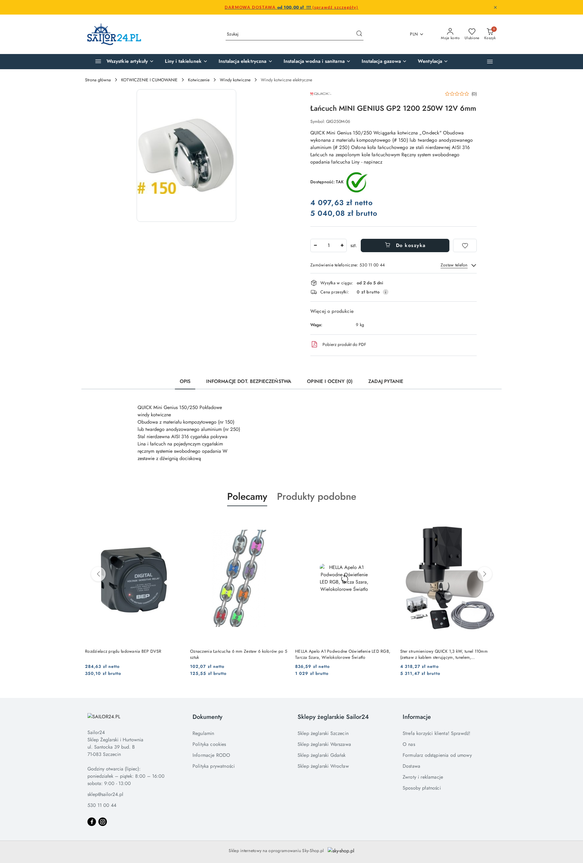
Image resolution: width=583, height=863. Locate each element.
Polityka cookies (209, 744)
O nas (409, 744)
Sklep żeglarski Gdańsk (322, 755)
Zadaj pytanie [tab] (385, 381)
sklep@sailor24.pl (105, 794)
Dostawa (411, 766)
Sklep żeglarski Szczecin (323, 733)
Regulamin (203, 733)
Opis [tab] (185, 381)
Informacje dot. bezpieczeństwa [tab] (248, 381)
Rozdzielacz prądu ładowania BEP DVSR (123, 651)
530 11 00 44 (101, 805)
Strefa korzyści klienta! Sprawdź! (436, 733)
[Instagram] (102, 821)
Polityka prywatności (214, 766)
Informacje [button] (417, 716)
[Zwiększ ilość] (341, 245)
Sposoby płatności (422, 787)
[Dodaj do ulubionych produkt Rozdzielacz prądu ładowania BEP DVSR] (175, 520)
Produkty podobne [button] (316, 496)
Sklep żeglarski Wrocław (323, 766)
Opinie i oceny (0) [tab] (330, 381)
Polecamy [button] (247, 496)
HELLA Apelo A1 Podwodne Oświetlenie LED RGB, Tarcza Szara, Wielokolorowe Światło (342, 654)
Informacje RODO (211, 755)
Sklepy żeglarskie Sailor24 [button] (333, 716)
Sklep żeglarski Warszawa (324, 744)
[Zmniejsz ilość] (315, 245)
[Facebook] (91, 821)
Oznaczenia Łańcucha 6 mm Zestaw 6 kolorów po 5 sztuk (238, 654)
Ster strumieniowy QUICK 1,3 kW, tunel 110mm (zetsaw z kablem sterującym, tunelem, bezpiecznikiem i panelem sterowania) (444, 654)
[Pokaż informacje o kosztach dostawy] (385, 292)
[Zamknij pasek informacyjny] (495, 7)
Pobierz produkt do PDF (344, 344)
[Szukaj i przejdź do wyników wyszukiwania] (359, 34)
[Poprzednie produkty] (98, 574)
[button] (490, 61)
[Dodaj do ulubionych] (465, 245)
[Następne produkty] (484, 574)
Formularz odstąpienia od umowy (437, 755)
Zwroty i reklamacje (423, 776)
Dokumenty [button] (207, 716)
